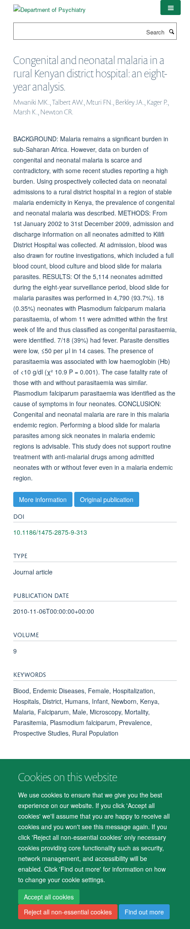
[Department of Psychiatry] (49, 6)
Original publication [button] (106, 499)
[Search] (171, 31)
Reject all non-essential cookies (68, 911)
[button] (170, 7)
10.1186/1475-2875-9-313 (50, 532)
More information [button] (43, 499)
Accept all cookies (49, 896)
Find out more (144, 911)
